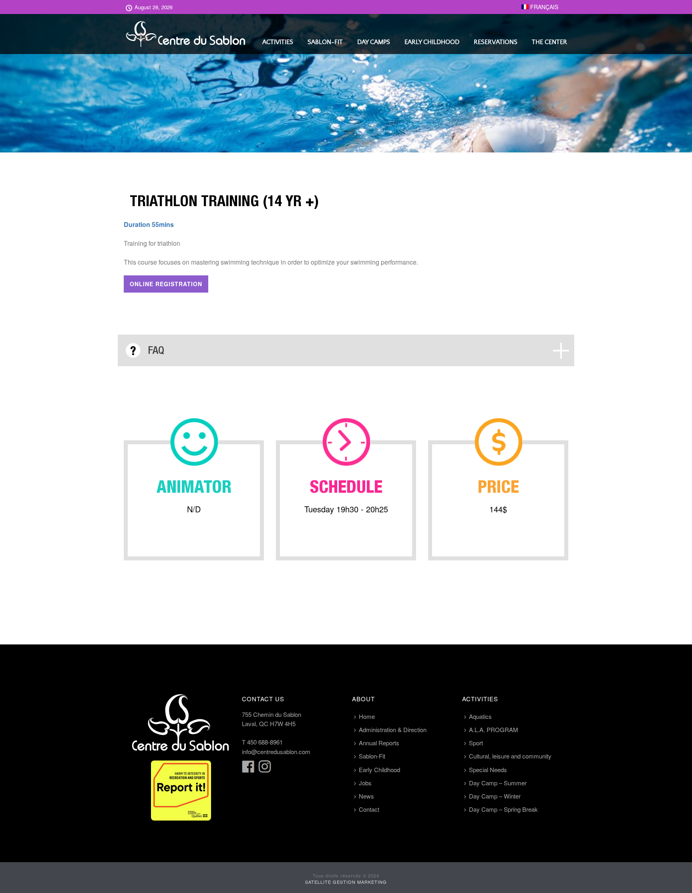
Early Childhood (431, 42)
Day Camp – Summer (498, 783)
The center (549, 42)
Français (543, 7)
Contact (369, 809)
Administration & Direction (392, 729)
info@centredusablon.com (276, 751)
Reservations (495, 42)
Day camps (373, 42)
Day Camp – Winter (495, 796)
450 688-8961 (265, 742)
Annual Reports (379, 742)
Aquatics (480, 716)
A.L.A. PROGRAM (493, 729)
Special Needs (488, 769)
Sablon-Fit (325, 42)
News (366, 796)
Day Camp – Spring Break (503, 809)
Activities (277, 42)
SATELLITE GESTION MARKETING (346, 882)
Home (367, 716)
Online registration (166, 284)
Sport (476, 742)
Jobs (365, 783)
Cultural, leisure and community (510, 756)
